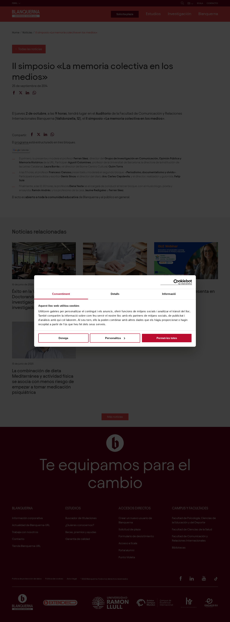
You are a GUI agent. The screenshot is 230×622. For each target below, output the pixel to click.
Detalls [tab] (115, 293)
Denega (63, 337)
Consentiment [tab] (61, 293)
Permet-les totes (167, 337)
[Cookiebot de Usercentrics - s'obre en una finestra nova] (176, 282)
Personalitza (113, 337)
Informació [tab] (169, 293)
